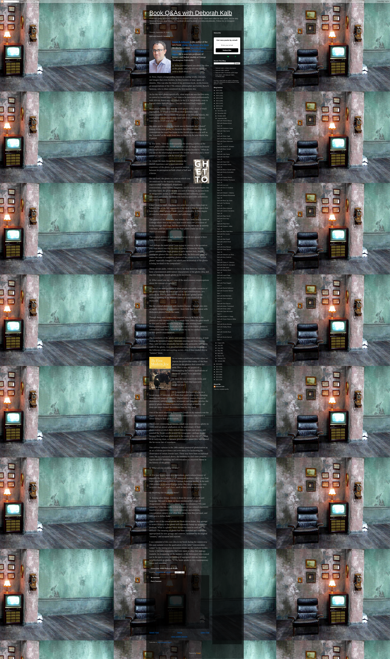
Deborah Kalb (220, 386)
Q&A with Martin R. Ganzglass (226, 265)
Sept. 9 (219, 280)
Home (179, 633)
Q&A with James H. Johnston (225, 262)
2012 (217, 379)
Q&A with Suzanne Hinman (225, 291)
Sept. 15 (219, 236)
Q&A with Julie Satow (223, 154)
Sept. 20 (219, 198)
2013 (217, 377)
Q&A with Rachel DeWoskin (225, 288)
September (221, 118)
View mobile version (179, 637)
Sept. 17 (219, 221)
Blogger (198, 653)
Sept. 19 (219, 205)
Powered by (222, 56)
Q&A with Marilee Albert (224, 270)
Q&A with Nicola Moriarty (224, 324)
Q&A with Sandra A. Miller (224, 226)
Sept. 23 (219, 175)
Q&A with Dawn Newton (224, 249)
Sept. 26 (219, 151)
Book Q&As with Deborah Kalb (190, 12)
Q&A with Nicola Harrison (224, 337)
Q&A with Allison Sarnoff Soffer (226, 169)
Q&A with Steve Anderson (224, 298)
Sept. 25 (219, 159)
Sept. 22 (219, 182)
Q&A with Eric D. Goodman (225, 187)
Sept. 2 (219, 334)
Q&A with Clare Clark (223, 162)
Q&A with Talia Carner (223, 131)
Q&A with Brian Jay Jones (224, 200)
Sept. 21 (219, 190)
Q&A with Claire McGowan (225, 311)
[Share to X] (180, 572)
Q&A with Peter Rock (223, 224)
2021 (217, 103)
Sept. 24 (219, 167)
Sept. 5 (219, 314)
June (219, 348)
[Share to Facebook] (181, 572)
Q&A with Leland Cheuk (224, 242)
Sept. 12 (219, 260)
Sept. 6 (219, 301)
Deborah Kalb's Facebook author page (226, 72)
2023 (217, 98)
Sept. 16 (219, 229)
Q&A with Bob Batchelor (224, 296)
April (219, 353)
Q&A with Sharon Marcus (224, 120)
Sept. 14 (219, 244)
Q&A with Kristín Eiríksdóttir (225, 172)
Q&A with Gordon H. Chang (225, 316)
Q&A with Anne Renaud (224, 247)
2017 (217, 367)
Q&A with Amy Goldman (224, 257)
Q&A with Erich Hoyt (223, 218)
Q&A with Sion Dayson (223, 303)
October (220, 116)
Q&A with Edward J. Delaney (225, 193)
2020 (217, 106)
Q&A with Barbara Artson (224, 123)
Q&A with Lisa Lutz (222, 185)
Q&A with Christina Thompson (226, 180)
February (220, 358)
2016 (217, 369)
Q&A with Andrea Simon (224, 164)
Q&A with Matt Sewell (223, 239)
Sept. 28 (219, 133)
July (219, 345)
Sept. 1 (219, 339)
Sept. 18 (219, 213)
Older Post (205, 633)
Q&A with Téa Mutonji (223, 203)
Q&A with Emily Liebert (224, 309)
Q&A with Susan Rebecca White (226, 319)
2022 (217, 101)
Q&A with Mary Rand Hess (225, 231)
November (221, 113)
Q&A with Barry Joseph (224, 149)
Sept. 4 (219, 321)
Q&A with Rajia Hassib (223, 216)
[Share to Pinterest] (183, 572)
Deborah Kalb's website (222, 70)
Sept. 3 (219, 329)
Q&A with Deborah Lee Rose (225, 254)
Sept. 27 (219, 144)
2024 (217, 95)
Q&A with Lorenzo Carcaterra (225, 211)
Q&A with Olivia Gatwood (224, 208)
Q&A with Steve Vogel (223, 136)
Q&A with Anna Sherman (224, 278)
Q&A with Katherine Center (225, 128)
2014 (217, 374)
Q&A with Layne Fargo (223, 275)
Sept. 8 (219, 285)
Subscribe (227, 50)
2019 (217, 108)
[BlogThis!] (178, 572)
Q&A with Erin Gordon (223, 234)
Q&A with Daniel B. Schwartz (225, 146)
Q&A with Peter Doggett (224, 283)
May (219, 350)
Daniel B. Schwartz (181, 42)
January (220, 361)
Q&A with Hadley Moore (224, 327)
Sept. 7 (219, 293)
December (221, 111)
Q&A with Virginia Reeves (224, 177)
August (220, 343)
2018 (217, 364)
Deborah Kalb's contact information (225, 68)
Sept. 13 (219, 252)
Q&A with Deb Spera (223, 267)
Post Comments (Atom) (164, 642)
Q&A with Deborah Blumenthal (226, 195)
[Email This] (176, 572)
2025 (217, 93)
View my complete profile (221, 389)
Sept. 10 (219, 272)
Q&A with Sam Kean (223, 157)
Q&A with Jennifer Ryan (224, 332)
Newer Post (154, 633)
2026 (217, 90)
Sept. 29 (219, 126)
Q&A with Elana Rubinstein (225, 141)
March (220, 356)
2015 (217, 372)
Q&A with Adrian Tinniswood (225, 306)
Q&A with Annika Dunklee (224, 138)
